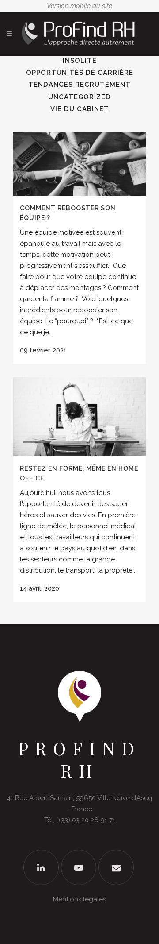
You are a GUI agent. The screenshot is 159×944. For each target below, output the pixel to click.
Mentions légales (79, 899)
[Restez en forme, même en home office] (79, 416)
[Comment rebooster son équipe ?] (79, 164)
